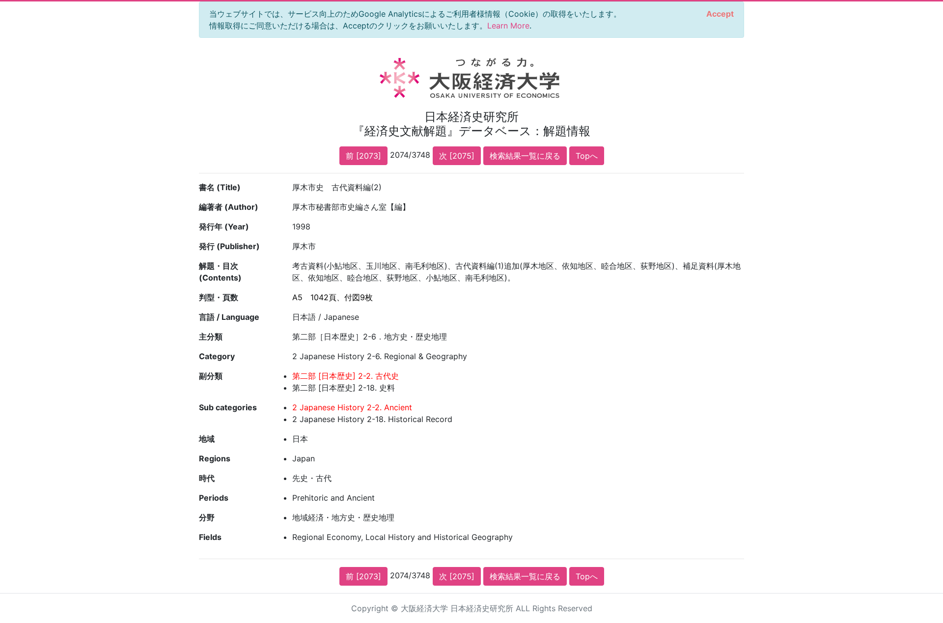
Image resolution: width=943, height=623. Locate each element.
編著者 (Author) (228, 207)
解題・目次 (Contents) (220, 272)
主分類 (210, 336)
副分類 (210, 376)
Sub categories (228, 407)
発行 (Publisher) (229, 246)
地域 (207, 439)
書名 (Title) (220, 187)
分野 (207, 517)
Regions (214, 458)
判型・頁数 (218, 297)
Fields (210, 537)
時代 (207, 478)
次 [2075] (456, 156)
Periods (213, 498)
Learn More (508, 25)
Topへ (587, 156)
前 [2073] (363, 156)
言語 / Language (229, 317)
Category (217, 356)
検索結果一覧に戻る (525, 156)
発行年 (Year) (224, 226)
